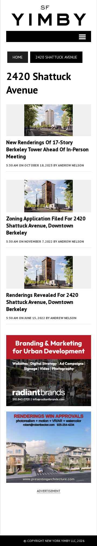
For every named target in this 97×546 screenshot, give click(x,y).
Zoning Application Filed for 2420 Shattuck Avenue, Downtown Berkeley (45, 225)
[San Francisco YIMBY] (48, 15)
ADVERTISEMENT (48, 491)
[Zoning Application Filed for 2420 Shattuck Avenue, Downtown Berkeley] (48, 208)
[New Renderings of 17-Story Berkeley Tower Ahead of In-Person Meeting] (48, 132)
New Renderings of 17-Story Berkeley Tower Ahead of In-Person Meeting (47, 149)
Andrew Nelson (71, 165)
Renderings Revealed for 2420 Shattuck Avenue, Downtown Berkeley (42, 302)
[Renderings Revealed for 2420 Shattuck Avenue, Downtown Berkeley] (48, 285)
